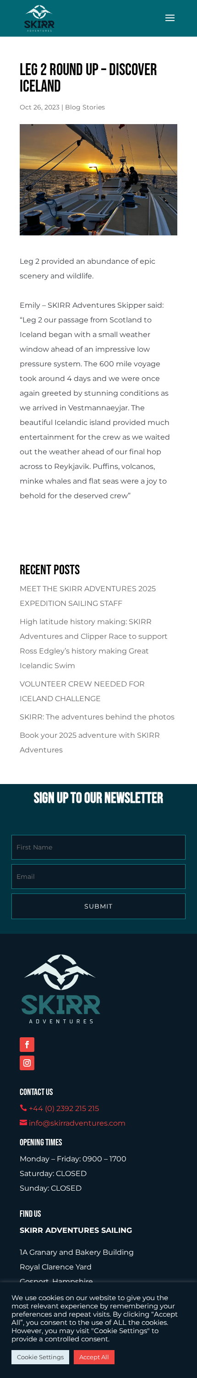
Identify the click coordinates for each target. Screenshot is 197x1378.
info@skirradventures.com (77, 1123)
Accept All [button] (94, 1357)
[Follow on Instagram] (27, 1063)
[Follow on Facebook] (27, 1044)
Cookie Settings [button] (40, 1357)
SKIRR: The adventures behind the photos (97, 717)
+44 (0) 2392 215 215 (64, 1108)
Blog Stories (85, 107)
